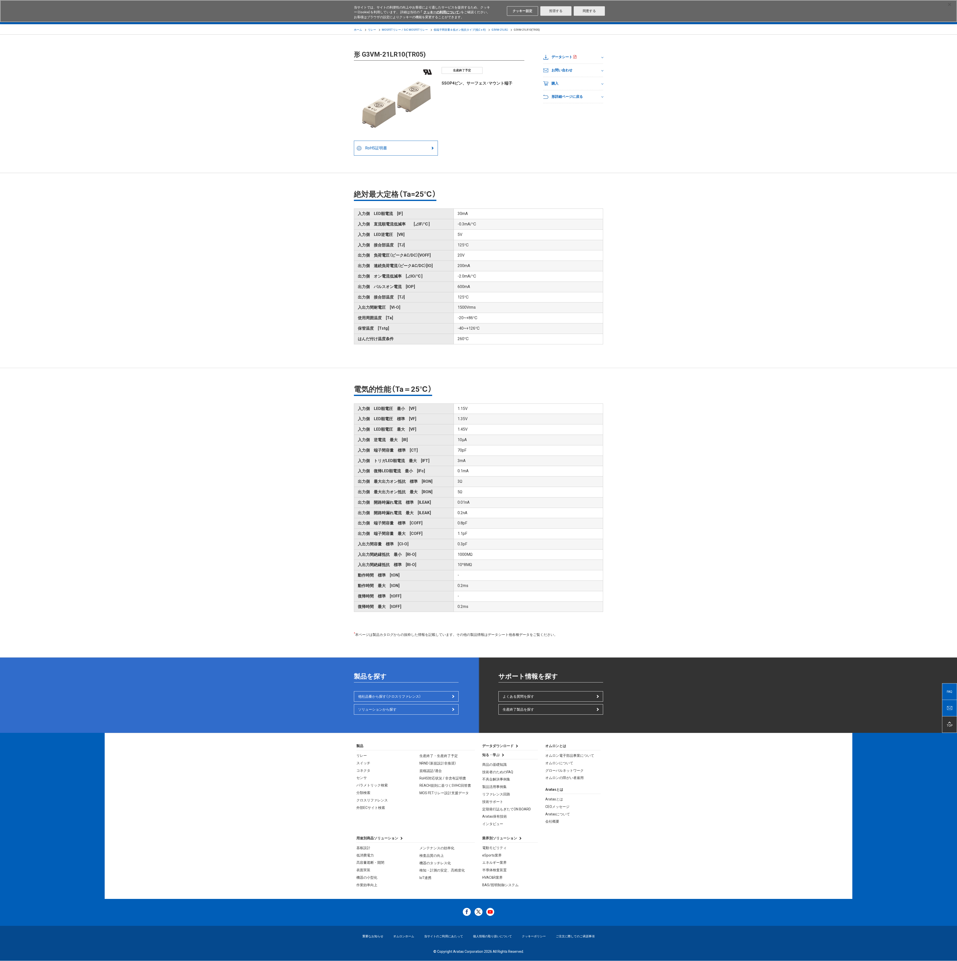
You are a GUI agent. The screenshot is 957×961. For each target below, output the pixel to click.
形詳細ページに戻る (567, 96)
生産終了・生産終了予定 (438, 756)
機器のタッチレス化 (435, 863)
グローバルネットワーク (564, 770)
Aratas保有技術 (494, 816)
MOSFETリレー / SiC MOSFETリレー (405, 29)
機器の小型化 (366, 877)
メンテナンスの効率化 (436, 848)
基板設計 (363, 848)
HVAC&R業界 (492, 877)
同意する (589, 11)
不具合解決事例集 (496, 779)
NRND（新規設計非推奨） (437, 763)
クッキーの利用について (441, 12)
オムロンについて (559, 763)
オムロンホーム (403, 936)
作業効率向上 (366, 885)
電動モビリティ (494, 848)
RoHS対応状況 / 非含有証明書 (442, 778)
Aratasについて (557, 814)
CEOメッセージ (557, 807)
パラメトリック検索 (372, 785)
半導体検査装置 (494, 870)
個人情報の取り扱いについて (492, 936)
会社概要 (552, 821)
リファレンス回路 (496, 794)
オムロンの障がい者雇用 (564, 778)
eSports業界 (492, 855)
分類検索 (363, 793)
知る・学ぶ (491, 755)
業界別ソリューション (499, 838)
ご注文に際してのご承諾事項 (575, 936)
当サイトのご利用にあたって (443, 936)
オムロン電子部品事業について (569, 756)
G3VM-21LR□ (499, 29)
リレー (372, 29)
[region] (478, 11)
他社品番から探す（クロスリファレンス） (389, 696)
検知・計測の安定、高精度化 (442, 870)
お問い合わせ (562, 70)
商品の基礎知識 (494, 765)
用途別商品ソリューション (377, 838)
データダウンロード (498, 746)
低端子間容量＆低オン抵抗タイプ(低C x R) (460, 29)
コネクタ (363, 770)
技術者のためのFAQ (497, 772)
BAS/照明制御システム (500, 885)
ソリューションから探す (377, 709)
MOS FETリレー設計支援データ (444, 793)
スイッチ (363, 763)
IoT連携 (425, 878)
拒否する (555, 11)
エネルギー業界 (494, 863)
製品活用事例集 (494, 787)
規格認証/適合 (430, 771)
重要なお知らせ (372, 936)
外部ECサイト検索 (370, 808)
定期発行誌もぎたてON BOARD (506, 809)
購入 (555, 83)
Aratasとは (554, 799)
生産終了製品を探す (518, 709)
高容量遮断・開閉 (370, 863)
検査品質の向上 (431, 856)
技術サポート (492, 802)
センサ (361, 778)
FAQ (949, 691)
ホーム (358, 29)
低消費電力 (365, 855)
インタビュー (492, 824)
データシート (562, 57)
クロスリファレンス (372, 800)
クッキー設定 (522, 11)
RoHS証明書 (376, 148)
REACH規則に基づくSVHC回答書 (445, 785)
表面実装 (363, 870)
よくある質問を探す (518, 696)
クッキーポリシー (534, 936)
